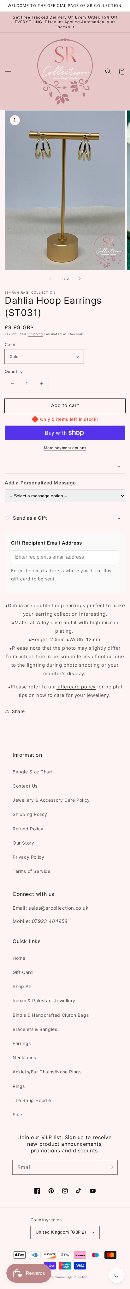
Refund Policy (28, 828)
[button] (8, 71)
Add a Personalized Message (40, 483)
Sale (17, 1114)
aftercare (68, 687)
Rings (19, 1086)
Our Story (23, 842)
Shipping (35, 334)
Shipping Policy (30, 814)
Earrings (22, 1043)
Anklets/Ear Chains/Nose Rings (47, 1071)
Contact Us (25, 786)
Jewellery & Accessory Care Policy (51, 800)
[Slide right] (79, 279)
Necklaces (24, 1057)
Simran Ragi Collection (71, 1277)
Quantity (13, 371)
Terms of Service (31, 871)
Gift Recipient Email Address (46, 543)
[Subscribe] (110, 1167)
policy (88, 687)
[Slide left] (50, 279)
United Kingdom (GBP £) (61, 1232)
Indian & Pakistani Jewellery (44, 1000)
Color (10, 344)
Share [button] (18, 711)
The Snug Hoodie (32, 1100)
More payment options (65, 447)
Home (19, 958)
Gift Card (23, 972)
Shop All (22, 986)
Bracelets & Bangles (35, 1029)
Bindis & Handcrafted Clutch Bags (51, 1015)
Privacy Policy (28, 857)
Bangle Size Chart (33, 771)
